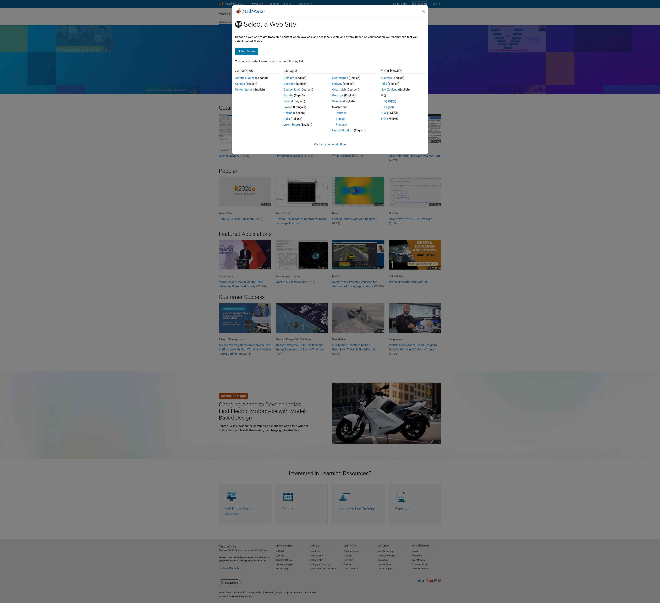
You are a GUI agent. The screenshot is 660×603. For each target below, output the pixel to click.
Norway (337, 83)
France (288, 107)
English (340, 118)
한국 (384, 118)
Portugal (337, 95)
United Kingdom (342, 130)
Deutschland (292, 89)
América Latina (245, 78)
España (288, 95)
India (384, 83)
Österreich (339, 89)
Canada (240, 83)
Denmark (289, 83)
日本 (384, 113)
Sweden (337, 101)
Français (341, 124)
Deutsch (341, 113)
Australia (386, 78)
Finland (288, 101)
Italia (287, 118)
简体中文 (390, 101)
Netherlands (340, 78)
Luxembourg (292, 124)
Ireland (288, 113)
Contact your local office (330, 144)
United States (244, 89)
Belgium (289, 78)
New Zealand (389, 89)
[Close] (423, 11)
